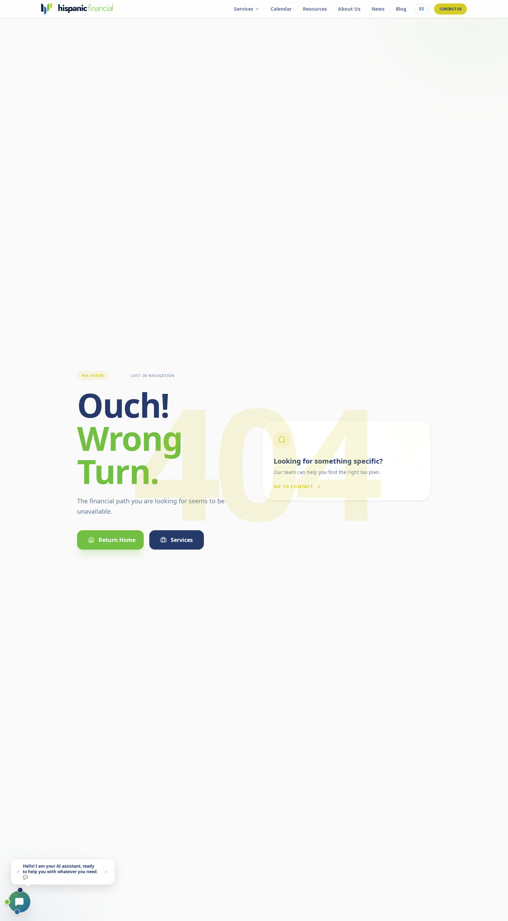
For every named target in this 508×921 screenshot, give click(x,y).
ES (421, 9)
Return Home (116, 540)
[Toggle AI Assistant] (19, 902)
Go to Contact (293, 486)
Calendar (281, 9)
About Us (349, 9)
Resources (315, 9)
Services (243, 9)
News (378, 9)
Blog (401, 9)
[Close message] (106, 871)
